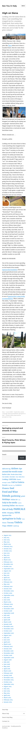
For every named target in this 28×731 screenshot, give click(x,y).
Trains (23, 519)
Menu (23, 5)
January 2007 (8, 648)
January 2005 (8, 702)
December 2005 (8, 677)
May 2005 (7, 693)
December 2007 (8, 626)
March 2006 (7, 671)
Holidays (6, 499)
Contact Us (5, 721)
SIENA (12, 415)
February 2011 (8, 582)
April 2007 (7, 642)
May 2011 (6, 575)
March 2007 (7, 644)
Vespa (4, 526)
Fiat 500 (10, 485)
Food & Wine (17, 412)
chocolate (12, 477)
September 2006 (9, 657)
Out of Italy (7, 509)
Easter (19, 479)
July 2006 (7, 662)
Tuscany (10, 523)
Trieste (4, 522)
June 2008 (7, 617)
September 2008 (9, 613)
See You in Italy (9, 6)
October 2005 (8, 682)
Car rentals (5, 477)
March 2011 (7, 580)
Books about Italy (16, 474)
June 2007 (7, 640)
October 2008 (8, 611)
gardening (15, 496)
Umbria (18, 522)
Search (4, 454)
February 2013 (8, 546)
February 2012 (8, 562)
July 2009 (7, 597)
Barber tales (6, 474)
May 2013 (6, 542)
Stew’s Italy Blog (7, 717)
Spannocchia (17, 415)
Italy (19, 499)
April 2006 (7, 668)
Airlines (14, 468)
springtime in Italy (7, 417)
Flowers (8, 415)
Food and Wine (10, 491)
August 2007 (7, 635)
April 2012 (7, 557)
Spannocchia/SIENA (13, 413)
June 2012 (7, 553)
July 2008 (6, 615)
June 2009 (7, 600)
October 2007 (8, 631)
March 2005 (7, 697)
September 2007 (9, 633)
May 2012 (7, 555)
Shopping (10, 513)
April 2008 (7, 620)
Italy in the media (9, 502)
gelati (23, 496)
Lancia (19, 503)
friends (6, 495)
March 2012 (7, 560)
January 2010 (8, 588)
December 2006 (8, 651)
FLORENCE (18, 485)
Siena (10, 45)
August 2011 (7, 571)
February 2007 (8, 646)
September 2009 (9, 595)
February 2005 (8, 700)
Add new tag (6, 469)
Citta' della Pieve (20, 477)
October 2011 (8, 566)
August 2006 (8, 660)
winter (10, 526)
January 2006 (8, 675)
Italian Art (14, 499)
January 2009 (8, 606)
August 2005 (8, 686)
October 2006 (8, 655)
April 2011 (7, 577)
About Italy (5, 713)
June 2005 (7, 691)
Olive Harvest (19, 505)
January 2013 (8, 548)
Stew (3, 412)
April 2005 (7, 695)
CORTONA (12, 479)
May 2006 (7, 666)
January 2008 (8, 624)
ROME (4, 513)
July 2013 (6, 537)
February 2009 (8, 604)
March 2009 (7, 602)
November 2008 (9, 608)
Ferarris (5, 485)
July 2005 (6, 688)
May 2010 (7, 584)
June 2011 (6, 573)
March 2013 (7, 544)
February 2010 (8, 586)
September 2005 (9, 684)
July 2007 (6, 637)
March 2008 (7, 622)
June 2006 (7, 664)
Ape (20, 469)
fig (14, 485)
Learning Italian (8, 506)
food (12, 488)
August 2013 (7, 535)
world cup (16, 526)
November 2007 (9, 628)
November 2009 (9, 591)
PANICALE (19, 509)
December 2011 (8, 564)
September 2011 (8, 568)
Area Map (5, 709)
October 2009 (8, 593)
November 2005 (9, 680)
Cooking (5, 479)
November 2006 (9, 653)
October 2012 (8, 551)
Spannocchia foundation (9, 269)
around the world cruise (12, 472)
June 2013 (7, 540)
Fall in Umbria (17, 482)
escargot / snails (6, 482)
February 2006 (8, 673)
